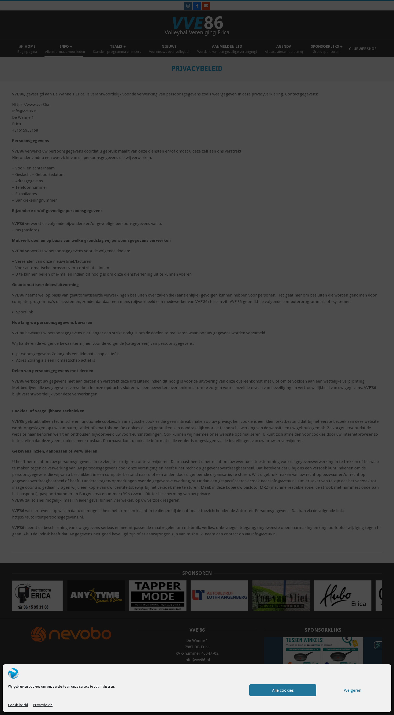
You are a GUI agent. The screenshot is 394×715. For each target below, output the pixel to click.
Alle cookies (283, 690)
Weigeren (352, 690)
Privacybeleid (43, 705)
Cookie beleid (18, 705)
